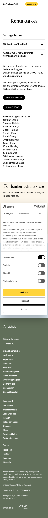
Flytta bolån (8, 368)
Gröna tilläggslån (10, 392)
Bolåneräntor (9, 356)
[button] (42, 4)
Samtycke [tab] (8, 214)
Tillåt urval (24, 301)
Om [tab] (39, 214)
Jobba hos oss (9, 414)
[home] (11, 4)
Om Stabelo (8, 406)
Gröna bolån (8, 388)
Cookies (6, 426)
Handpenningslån (11, 372)
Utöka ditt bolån (10, 376)
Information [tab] (24, 214)
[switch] (41, 265)
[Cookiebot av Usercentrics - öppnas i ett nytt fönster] (34, 206)
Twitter (6, 454)
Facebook (7, 450)
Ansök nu (31, 4)
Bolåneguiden (9, 384)
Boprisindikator (10, 434)
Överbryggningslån (11, 380)
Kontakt (6, 418)
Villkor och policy (10, 422)
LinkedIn (7, 462)
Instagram (7, 458)
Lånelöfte (7, 364)
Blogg (5, 430)
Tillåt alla (24, 292)
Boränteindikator (10, 438)
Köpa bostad (8, 360)
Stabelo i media (10, 410)
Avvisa (24, 309)
